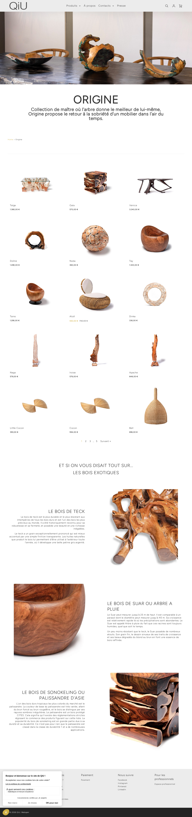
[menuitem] (73, 5)
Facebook (122, 780)
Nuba (72, 261)
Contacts (104, 5)
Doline (13, 261)
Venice (133, 205)
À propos (90, 5)
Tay (131, 261)
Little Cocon (17, 428)
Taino (13, 316)
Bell (131, 428)
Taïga (13, 205)
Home (10, 139)
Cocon (73, 428)
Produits (71, 5)
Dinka (132, 316)
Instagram (123, 783)
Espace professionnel (165, 784)
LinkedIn (122, 789)
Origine (18, 139)
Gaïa (72, 205)
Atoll (72, 316)
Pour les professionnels (164, 777)
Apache (133, 372)
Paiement (87, 775)
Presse (121, 5)
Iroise (73, 372)
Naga (13, 372)
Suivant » (105, 441)
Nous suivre (126, 775)
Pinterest (122, 786)
